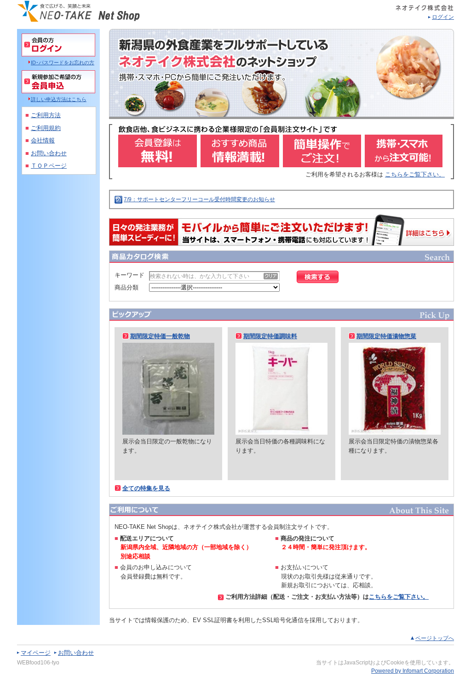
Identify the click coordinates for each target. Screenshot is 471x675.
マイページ (36, 652)
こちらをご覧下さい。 (415, 174)
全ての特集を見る (146, 488)
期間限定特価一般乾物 (160, 336)
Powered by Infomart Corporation (412, 671)
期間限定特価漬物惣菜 (386, 336)
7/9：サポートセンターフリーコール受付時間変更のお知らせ (199, 199)
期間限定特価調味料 (270, 336)
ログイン (443, 17)
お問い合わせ (76, 652)
